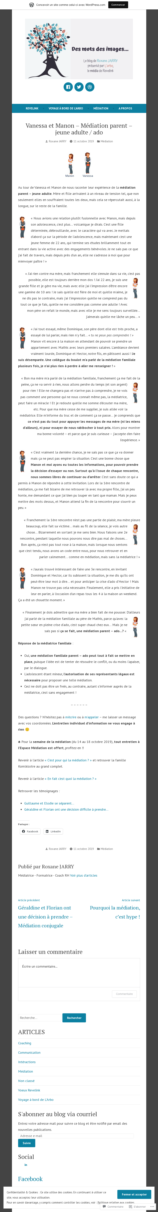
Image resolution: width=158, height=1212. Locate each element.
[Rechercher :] (40, 1017)
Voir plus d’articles (83, 875)
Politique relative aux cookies (116, 1202)
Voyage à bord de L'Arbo (36, 1099)
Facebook (30, 1179)
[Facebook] (68, 87)
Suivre (27, 1143)
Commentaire (124, 993)
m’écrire (70, 717)
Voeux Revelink (29, 1090)
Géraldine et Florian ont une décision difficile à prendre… (66, 809)
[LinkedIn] (25, 1164)
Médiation (100, 108)
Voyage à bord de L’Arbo (66, 108)
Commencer (118, 4)
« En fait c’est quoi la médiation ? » (71, 778)
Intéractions (27, 1062)
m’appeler (92, 717)
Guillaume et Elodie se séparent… (49, 803)
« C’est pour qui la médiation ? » (68, 760)
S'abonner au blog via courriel (57, 1114)
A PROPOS (125, 108)
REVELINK (32, 108)
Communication (29, 1052)
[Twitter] (79, 87)
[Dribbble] (89, 87)
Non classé (26, 1081)
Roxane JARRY (57, 141)
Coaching (24, 1043)
